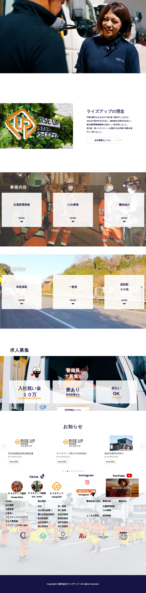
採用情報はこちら (73, 410)
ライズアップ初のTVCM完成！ (24, 453)
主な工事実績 (11, 521)
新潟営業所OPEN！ (115, 453)
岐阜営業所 (43, 518)
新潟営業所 (63, 518)
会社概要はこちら (102, 140)
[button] (142, 446)
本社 (40, 506)
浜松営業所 (63, 514)
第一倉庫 (62, 506)
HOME (8, 501)
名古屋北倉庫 (44, 510)
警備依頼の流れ (93, 501)
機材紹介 (123, 501)
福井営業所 (63, 522)
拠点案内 (42, 501)
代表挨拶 (9, 509)
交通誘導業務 (109, 506)
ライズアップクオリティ (16, 517)
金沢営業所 (43, 522)
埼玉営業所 (63, 526)
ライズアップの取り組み (16, 525)
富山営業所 (43, 526)
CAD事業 (107, 510)
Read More (14, 462)
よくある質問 (92, 515)
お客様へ (9, 513)
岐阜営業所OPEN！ (66, 453)
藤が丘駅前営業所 (46, 514)
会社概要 (9, 505)
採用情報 (107, 515)
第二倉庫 (62, 510)
